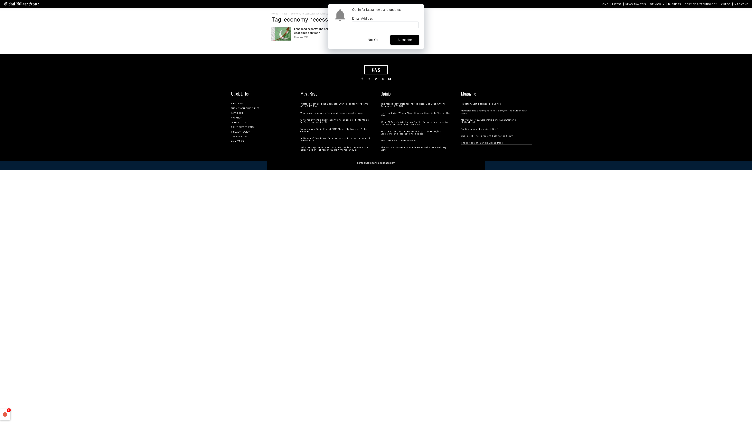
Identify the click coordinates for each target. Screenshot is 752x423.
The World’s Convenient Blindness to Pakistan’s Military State (413, 149)
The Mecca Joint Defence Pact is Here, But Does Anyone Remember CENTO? (413, 105)
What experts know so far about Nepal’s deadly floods (332, 113)
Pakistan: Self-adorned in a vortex (481, 104)
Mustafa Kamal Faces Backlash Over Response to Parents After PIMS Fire (334, 105)
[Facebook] (362, 79)
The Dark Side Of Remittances (398, 141)
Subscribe (405, 40)
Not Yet (373, 40)
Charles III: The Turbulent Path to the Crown (487, 136)
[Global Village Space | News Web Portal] (21, 4)
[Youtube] (389, 79)
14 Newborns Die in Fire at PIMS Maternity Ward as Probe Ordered (333, 130)
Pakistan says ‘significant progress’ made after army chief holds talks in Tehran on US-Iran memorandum (335, 149)
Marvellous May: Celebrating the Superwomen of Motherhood (489, 121)
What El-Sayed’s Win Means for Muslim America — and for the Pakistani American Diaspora (415, 123)
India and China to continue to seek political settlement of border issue (335, 139)
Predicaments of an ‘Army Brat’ (479, 129)
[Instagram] (369, 79)
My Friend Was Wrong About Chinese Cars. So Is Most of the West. (415, 114)
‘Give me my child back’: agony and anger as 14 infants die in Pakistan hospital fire (335, 121)
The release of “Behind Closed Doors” (483, 143)
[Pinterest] (375, 79)
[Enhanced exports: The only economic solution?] (281, 34)
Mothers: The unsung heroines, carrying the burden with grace (494, 112)
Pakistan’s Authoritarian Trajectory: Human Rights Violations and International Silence (411, 133)
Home (274, 13)
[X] (383, 79)
